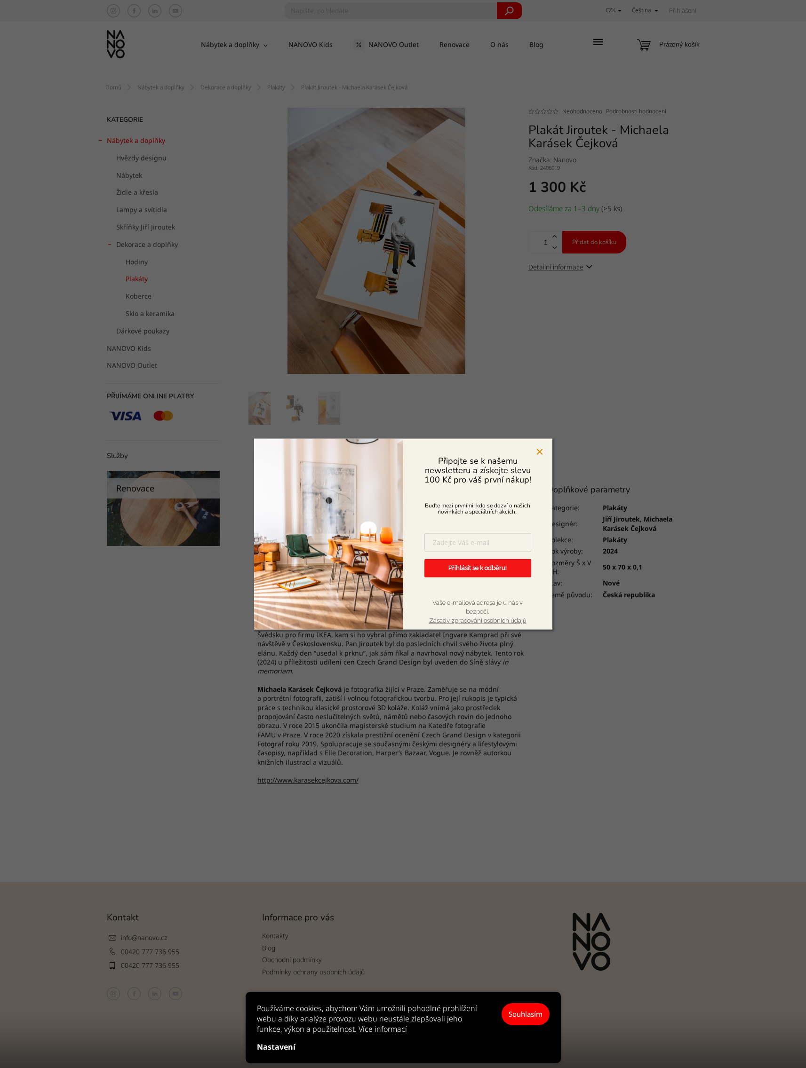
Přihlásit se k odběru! (477, 567)
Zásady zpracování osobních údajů (478, 620)
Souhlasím (526, 1014)
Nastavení (276, 1047)
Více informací (383, 1029)
